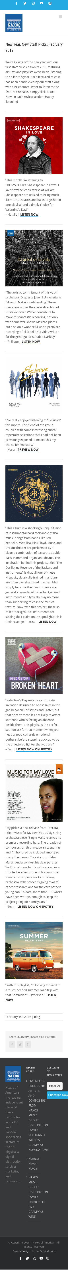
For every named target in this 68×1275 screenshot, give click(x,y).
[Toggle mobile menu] (61, 16)
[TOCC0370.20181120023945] (34, 767)
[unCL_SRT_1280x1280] (34, 924)
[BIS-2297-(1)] (34, 467)
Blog (37, 1017)
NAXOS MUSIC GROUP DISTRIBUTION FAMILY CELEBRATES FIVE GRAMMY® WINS (34, 1197)
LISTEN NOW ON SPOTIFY (34, 749)
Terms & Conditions (43, 1251)
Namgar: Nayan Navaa (34, 1163)
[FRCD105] (34, 359)
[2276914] (34, 232)
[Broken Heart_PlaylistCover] (34, 639)
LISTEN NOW (47, 622)
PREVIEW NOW (28, 450)
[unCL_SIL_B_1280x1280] (34, 119)
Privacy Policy (21, 1251)
